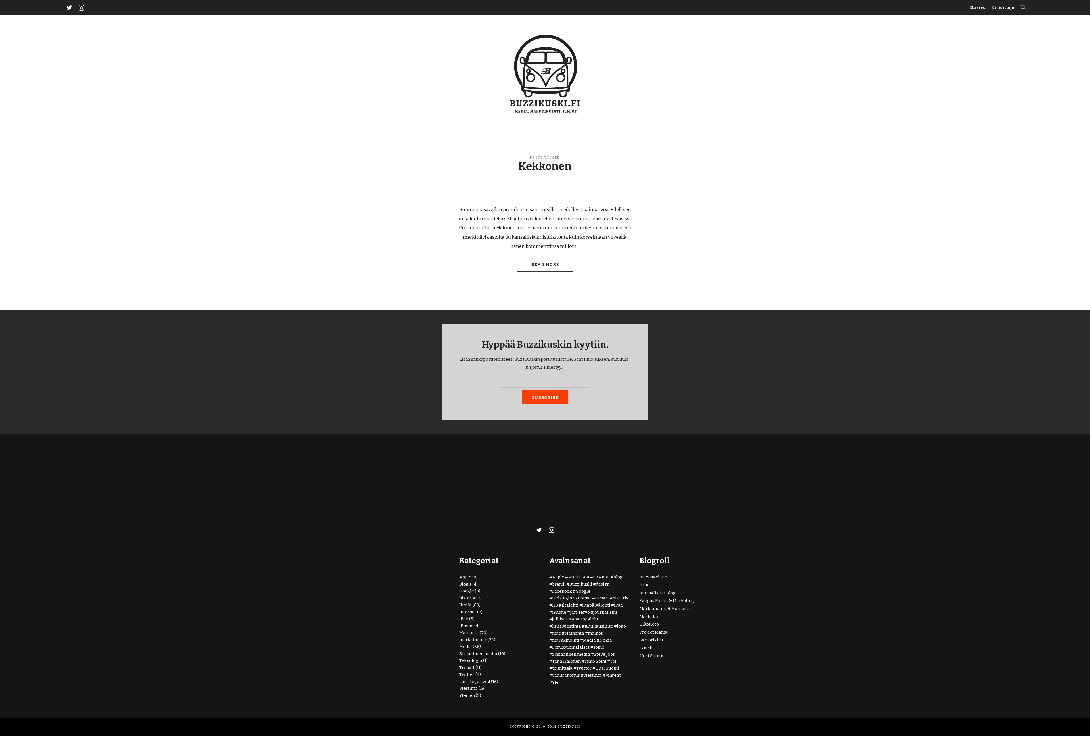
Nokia (606, 640)
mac (556, 633)
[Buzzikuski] (545, 73)
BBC (606, 577)
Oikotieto (649, 624)
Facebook (562, 591)
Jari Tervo (580, 612)
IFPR (644, 585)
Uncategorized (474, 681)
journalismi (605, 612)
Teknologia (470, 660)
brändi (559, 584)
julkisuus (561, 619)
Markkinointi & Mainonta (665, 608)
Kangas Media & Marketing (667, 600)
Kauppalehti (587, 619)
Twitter (467, 674)
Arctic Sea (578, 577)
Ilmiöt (465, 604)
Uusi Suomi (607, 668)
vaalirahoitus (566, 675)
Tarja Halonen (566, 661)
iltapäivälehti (596, 605)
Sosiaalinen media (478, 653)
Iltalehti (570, 605)
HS (555, 605)
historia (467, 598)
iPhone (466, 625)
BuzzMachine (653, 577)
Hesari (602, 598)
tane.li (646, 648)
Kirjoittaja (1002, 7)
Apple (465, 577)
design (602, 584)
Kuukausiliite (599, 626)
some (598, 647)
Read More (545, 264)
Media (465, 646)
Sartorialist (651, 640)
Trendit (467, 667)
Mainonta (469, 632)
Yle (555, 682)
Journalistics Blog (658, 592)
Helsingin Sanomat (571, 598)
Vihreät (613, 675)
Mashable (649, 616)
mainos (595, 633)
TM (613, 661)
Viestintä (468, 688)
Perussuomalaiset (571, 647)
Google (466, 591)
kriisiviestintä (566, 626)
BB (595, 577)
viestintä (593, 675)
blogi (618, 577)
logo (621, 626)
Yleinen (467, 695)
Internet (467, 612)
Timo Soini (595, 661)
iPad (463, 618)
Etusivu (977, 7)
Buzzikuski (580, 584)
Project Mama (654, 632)
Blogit (465, 584)
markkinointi (473, 639)
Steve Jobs (604, 654)
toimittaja (562, 668)
